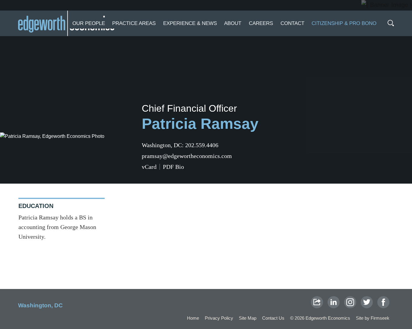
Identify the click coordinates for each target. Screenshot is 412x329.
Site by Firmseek (372, 318)
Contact (292, 23)
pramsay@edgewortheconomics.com (187, 156)
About (232, 23)
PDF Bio (173, 166)
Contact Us (273, 318)
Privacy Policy (219, 318)
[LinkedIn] (334, 302)
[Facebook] (383, 302)
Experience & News (190, 23)
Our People (88, 23)
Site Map (247, 318)
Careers (261, 23)
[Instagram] (350, 302)
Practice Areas (134, 23)
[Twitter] (367, 302)
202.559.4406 (201, 145)
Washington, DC (162, 145)
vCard (149, 166)
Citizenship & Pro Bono (344, 23)
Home (193, 318)
